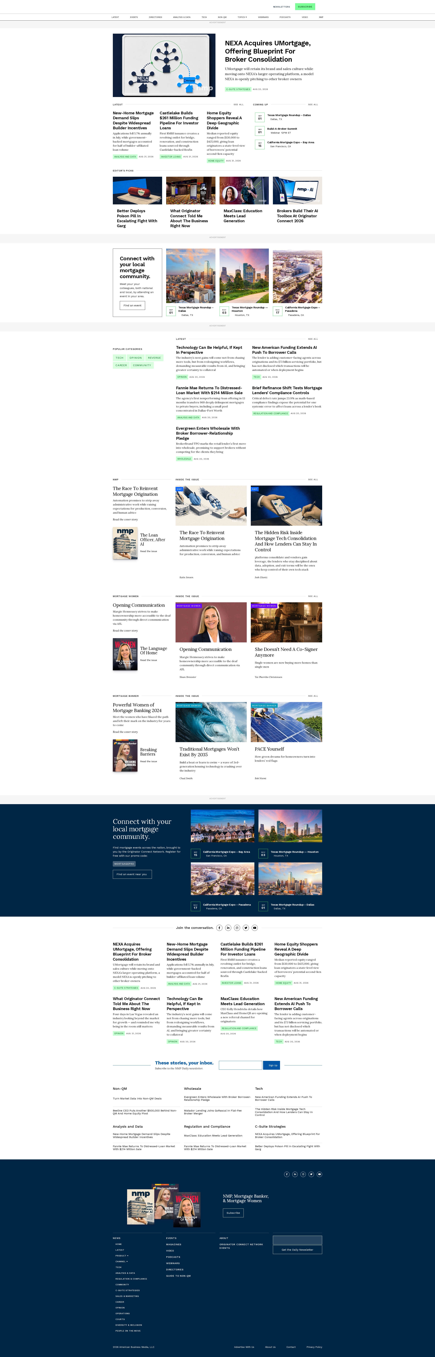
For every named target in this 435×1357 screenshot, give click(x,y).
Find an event (132, 305)
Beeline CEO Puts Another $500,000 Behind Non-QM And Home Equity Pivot (145, 1112)
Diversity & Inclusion (129, 1325)
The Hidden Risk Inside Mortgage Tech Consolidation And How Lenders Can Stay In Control (284, 1112)
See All (239, 104)
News (116, 1238)
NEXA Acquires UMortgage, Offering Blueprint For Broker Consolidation (287, 1135)
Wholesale (184, 459)
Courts (120, 1319)
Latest (115, 17)
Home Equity (215, 161)
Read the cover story (125, 519)
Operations (123, 1313)
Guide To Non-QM (178, 1275)
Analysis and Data (125, 156)
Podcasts (285, 17)
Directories (155, 17)
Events (134, 17)
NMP (321, 17)
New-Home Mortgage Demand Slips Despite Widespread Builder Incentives (141, 1135)
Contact (291, 1347)
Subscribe (305, 6)
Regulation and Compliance (271, 413)
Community (142, 365)
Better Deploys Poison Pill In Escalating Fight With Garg (287, 1148)
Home (119, 1244)
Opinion (136, 357)
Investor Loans (171, 156)
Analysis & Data (181, 17)
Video (305, 17)
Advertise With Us (244, 1347)
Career (121, 365)
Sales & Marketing (127, 1296)
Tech (204, 17)
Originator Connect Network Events (241, 1246)
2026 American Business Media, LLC (133, 1347)
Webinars (263, 17)
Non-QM (222, 17)
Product (121, 1256)
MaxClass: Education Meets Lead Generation (213, 1135)
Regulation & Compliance (131, 1279)
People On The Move (128, 1331)
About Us (270, 1347)
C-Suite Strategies (238, 89)
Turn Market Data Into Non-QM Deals (137, 1098)
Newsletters (281, 7)
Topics (242, 17)
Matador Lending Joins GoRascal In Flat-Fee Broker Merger (213, 1112)
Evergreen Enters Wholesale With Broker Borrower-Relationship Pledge (217, 1098)
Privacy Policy (314, 1347)
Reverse (154, 357)
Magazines (173, 1244)
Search (319, 7)
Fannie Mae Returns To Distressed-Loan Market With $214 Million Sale (144, 1148)
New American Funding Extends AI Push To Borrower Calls (283, 1098)
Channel (121, 1261)
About (224, 1238)
